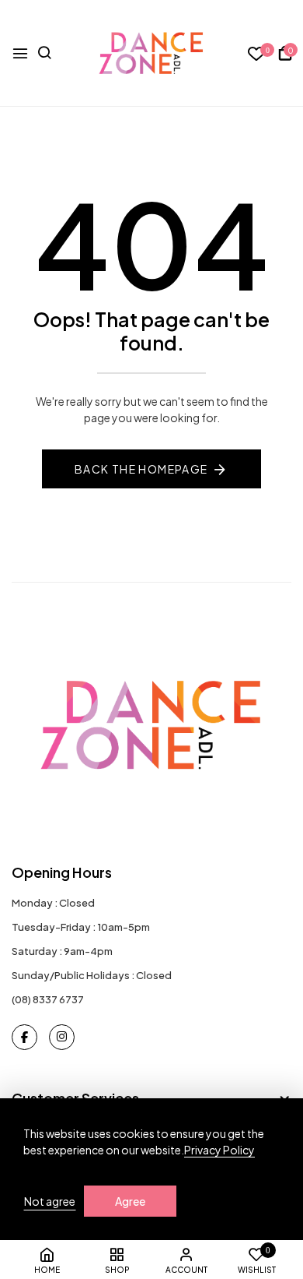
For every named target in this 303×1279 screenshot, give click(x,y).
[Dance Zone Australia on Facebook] (24, 1037)
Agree (130, 1201)
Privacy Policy (219, 1150)
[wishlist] (257, 54)
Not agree (49, 1201)
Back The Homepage (141, 469)
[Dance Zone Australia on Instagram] (62, 1037)
